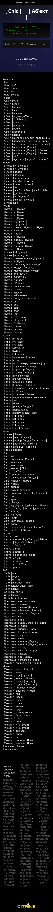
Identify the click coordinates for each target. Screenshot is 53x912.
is (20, 777)
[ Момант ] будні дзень (16, 715)
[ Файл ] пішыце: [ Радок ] (18, 582)
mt (22, 848)
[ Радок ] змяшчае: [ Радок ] (19, 394)
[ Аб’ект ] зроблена (14, 131)
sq (38, 795)
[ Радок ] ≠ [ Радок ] (14, 344)
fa (4, 841)
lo (23, 814)
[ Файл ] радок (11, 576)
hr (4, 881)
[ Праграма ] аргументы (17, 634)
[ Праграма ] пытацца (16, 647)
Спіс (5, 452)
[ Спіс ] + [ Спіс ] (11, 511)
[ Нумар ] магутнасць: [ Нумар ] (21, 270)
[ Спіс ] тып (9, 455)
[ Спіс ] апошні (11, 486)
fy (4, 851)
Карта (6, 533)
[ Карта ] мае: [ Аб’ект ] (16, 563)
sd (38, 774)
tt (38, 836)
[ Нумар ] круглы (13, 292)
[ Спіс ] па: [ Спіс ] (13, 514)
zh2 (39, 879)
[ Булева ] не (10, 187)
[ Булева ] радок (12, 171)
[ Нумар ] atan (11, 310)
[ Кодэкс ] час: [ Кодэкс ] (17, 437)
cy (4, 817)
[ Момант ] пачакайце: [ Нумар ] (22, 662)
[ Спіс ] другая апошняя (16, 489)
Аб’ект (6, 97)
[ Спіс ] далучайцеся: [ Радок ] (20, 477)
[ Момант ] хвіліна (13, 706)
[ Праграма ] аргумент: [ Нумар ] (22, 613)
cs (4, 813)
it (20, 780)
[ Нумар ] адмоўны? (14, 276)
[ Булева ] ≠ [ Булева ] (15, 168)
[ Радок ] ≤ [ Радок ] (14, 418)
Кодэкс (7, 431)
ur (40, 845)
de (4, 823)
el (4, 826)
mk (21, 829)
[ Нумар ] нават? (12, 233)
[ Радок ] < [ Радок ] (14, 415)
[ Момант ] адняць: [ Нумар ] (20, 743)
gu (4, 863)
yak (38, 867)
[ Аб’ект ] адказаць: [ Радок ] (19, 147)
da (4, 820)
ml (21, 833)
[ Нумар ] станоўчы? (15, 273)
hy (21, 768)
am (5, 783)
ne (22, 854)
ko (21, 802)
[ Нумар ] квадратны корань (19, 298)
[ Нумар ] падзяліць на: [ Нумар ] (22, 264)
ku (21, 805)
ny (21, 863)
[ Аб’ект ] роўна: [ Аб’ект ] (17, 116)
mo (21, 839)
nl (21, 857)
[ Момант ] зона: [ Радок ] (18, 668)
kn (22, 799)
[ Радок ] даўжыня (13, 347)
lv (20, 820)
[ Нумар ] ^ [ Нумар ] (14, 323)
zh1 (39, 876)
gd (4, 857)
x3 (39, 854)
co (4, 810)
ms (21, 845)
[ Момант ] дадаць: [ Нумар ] (20, 739)
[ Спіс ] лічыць (11, 502)
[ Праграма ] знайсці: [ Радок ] (21, 628)
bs (4, 801)
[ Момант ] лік (11, 736)
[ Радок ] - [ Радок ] (14, 390)
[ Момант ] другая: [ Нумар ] (19, 690)
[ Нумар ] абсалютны (15, 295)
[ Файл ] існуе (11, 588)
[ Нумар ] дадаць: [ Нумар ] (19, 239)
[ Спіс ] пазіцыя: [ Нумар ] (17, 480)
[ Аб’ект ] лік (10, 109)
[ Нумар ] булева (12, 332)
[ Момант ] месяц (13, 696)
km (24, 795)
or (22, 867)
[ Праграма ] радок (14, 619)
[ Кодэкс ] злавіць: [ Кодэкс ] (19, 446)
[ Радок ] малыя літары (16, 378)
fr (4, 847)
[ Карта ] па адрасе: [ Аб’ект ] (20, 554)
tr (37, 833)
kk (21, 792)
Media (33, 2)
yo (37, 873)
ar (5, 786)
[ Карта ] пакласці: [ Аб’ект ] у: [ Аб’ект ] (26, 539)
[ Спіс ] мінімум (12, 462)
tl (37, 829)
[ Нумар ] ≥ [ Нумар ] (15, 211)
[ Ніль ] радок (10, 88)
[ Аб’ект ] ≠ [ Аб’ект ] (14, 119)
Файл (6, 570)
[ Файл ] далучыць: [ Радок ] (19, 585)
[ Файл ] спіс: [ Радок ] (15, 597)
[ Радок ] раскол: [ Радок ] (18, 406)
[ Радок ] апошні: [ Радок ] (18, 381)
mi (21, 826)
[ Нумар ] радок (12, 326)
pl (21, 876)
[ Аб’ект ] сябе (11, 122)
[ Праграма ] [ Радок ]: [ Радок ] (21, 631)
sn (37, 789)
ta (39, 814)
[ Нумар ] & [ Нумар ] (15, 316)
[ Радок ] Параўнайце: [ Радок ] (21, 412)
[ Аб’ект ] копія (11, 134)
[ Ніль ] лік (8, 91)
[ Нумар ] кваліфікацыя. (17, 285)
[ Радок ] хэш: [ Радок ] (16, 428)
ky (21, 808)
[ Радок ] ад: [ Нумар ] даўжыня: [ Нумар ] (27, 363)
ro (38, 765)
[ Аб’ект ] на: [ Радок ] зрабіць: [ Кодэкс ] (26, 143)
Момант (7, 665)
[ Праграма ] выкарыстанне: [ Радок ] (25, 622)
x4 (39, 857)
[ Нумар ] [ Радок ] (13, 282)
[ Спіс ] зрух (9, 499)
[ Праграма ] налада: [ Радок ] (20, 641)
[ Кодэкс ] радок (12, 449)
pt (21, 882)
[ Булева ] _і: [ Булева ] (16, 193)
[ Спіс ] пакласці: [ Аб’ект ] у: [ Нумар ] (25, 492)
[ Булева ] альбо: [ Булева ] (18, 199)
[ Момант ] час (11, 718)
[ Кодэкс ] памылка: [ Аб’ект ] (20, 443)
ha (4, 869)
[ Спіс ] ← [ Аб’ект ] (13, 471)
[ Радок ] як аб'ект (13, 338)
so (37, 792)
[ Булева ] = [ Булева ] (15, 165)
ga (4, 854)
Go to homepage (26, 58)
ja (21, 783)
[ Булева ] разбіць (13, 174)
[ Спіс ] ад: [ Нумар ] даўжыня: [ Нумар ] (26, 505)
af (4, 780)
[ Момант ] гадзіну (14, 702)
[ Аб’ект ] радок (12, 106)
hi (6, 875)
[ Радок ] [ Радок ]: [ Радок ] (19, 384)
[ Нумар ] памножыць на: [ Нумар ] (23, 258)
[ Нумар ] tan (10, 307)
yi (39, 870)
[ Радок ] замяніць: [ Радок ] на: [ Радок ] (26, 387)
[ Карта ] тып (10, 536)
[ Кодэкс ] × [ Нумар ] (15, 252)
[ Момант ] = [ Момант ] (17, 724)
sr (37, 799)
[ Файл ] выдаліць (13, 591)
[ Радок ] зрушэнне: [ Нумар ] (20, 366)
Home (19, 2)
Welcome (8, 79)
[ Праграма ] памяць (15, 604)
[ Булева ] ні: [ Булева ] (16, 196)
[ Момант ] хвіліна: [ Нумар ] (19, 687)
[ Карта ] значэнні (13, 551)
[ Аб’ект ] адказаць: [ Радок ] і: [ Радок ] (25, 150)
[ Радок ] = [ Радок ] (14, 341)
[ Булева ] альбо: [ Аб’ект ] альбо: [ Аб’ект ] (27, 190)
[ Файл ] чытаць (12, 579)
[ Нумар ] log (10, 313)
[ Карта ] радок (11, 567)
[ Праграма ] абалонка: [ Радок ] (22, 610)
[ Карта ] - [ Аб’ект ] (14, 545)
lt (20, 817)
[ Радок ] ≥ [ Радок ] (14, 424)
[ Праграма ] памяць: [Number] (21, 607)
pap (21, 873)
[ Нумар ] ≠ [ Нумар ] (15, 224)
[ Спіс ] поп (9, 496)
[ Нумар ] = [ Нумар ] (15, 221)
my (23, 851)
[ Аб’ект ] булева (12, 113)
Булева (7, 162)
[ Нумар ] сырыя (12, 329)
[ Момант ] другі (12, 709)
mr (23, 842)
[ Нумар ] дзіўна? (13, 230)
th (40, 823)
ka (21, 789)
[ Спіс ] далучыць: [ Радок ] (18, 458)
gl (4, 860)
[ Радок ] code (11, 360)
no (21, 860)
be (4, 792)
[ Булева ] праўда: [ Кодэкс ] (19, 180)
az (4, 789)
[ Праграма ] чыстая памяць (19, 601)
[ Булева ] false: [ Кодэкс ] (18, 184)
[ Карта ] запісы (12, 548)
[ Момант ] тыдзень (14, 730)
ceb (5, 807)
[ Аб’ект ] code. (11, 103)
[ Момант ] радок (13, 733)
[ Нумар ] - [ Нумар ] (14, 242)
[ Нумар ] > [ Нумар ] (15, 208)
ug (38, 839)
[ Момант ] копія (12, 721)
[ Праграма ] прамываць (17, 656)
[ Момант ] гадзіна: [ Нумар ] (20, 684)
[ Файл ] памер (11, 594)
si (39, 777)
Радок (6, 335)
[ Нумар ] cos (10, 304)
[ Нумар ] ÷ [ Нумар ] (15, 261)
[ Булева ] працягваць (16, 177)
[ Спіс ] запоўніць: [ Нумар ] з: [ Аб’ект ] (25, 526)
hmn (5, 878)
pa (22, 870)
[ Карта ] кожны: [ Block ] (17, 560)
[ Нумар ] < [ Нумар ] (15, 214)
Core (26, 2)
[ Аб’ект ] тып (10, 100)
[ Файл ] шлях (11, 573)
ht (4, 885)
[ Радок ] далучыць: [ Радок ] (19, 357)
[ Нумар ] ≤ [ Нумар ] (15, 218)
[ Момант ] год (11, 693)
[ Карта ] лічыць (12, 557)
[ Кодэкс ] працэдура (15, 255)
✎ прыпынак (10, 749)
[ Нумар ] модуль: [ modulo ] (19, 267)
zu (37, 882)
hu (21, 765)
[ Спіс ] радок (10, 523)
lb (21, 811)
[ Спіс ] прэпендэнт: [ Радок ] (20, 474)
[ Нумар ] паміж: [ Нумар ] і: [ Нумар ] (25, 227)
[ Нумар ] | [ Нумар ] (14, 319)
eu (4, 838)
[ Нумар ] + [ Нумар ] (15, 236)
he (5, 872)
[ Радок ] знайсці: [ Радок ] (18, 372)
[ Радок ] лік (10, 400)
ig (22, 774)
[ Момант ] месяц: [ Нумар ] (19, 678)
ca (4, 804)
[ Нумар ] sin (10, 301)
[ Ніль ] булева (11, 94)
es (4, 832)
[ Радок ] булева (12, 403)
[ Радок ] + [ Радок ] (14, 353)
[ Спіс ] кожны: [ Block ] (16, 468)
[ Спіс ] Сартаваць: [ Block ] (18, 520)
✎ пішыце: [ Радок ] (14, 746)
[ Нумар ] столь (12, 289)
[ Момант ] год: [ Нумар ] (17, 675)
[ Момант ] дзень (13, 699)
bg (4, 795)
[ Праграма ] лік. (12, 616)
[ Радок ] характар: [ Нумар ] (20, 369)
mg (21, 823)
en (4, 829)
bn (6, 798)
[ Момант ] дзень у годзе (17, 712)
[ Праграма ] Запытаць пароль (21, 650)
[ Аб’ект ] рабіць (12, 128)
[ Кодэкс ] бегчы (12, 434)
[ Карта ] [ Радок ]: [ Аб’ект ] (19, 542)
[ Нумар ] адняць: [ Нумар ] (19, 245)
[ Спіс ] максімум (13, 465)
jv (20, 786)
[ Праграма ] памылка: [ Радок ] (21, 659)
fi (4, 844)
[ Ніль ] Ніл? (9, 85)
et (5, 835)
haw (10, 866)
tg (39, 820)
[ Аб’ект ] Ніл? (10, 156)
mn (21, 836)
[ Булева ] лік (10, 202)
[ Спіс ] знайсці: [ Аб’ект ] (17, 529)
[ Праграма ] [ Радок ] (15, 625)
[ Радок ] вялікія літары (16, 375)
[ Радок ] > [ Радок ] (14, 421)
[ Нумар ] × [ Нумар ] (14, 248)
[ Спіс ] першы (11, 483)
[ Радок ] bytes (11, 350)
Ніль (5, 82)
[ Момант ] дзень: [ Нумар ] (19, 681)
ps (21, 879)
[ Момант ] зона (12, 672)
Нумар (7, 205)
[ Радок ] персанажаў (15, 409)
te (38, 817)
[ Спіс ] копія (10, 517)
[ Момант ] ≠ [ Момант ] (17, 727)
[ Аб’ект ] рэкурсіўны (15, 125)
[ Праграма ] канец (14, 638)
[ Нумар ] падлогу (13, 279)
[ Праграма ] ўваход (15, 653)
